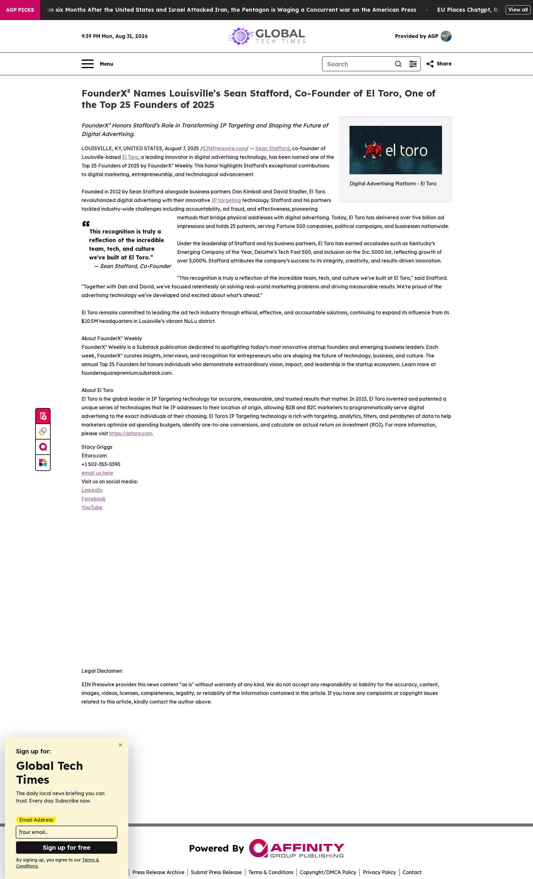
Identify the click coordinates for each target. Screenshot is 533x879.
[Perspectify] (43, 432)
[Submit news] (43, 416)
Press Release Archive (158, 872)
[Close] (120, 745)
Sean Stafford (272, 148)
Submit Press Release (216, 872)
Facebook (93, 499)
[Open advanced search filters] (413, 64)
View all (518, 9)
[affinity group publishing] (43, 447)
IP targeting (226, 200)
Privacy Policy (379, 872)
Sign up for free (66, 847)
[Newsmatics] (43, 462)
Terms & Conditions (270, 872)
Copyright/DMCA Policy (328, 872)
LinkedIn (92, 490)
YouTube (91, 507)
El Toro (130, 157)
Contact (412, 872)
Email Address (36, 820)
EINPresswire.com (224, 148)
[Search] (398, 64)
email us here (97, 473)
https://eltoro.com (130, 433)
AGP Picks (20, 10)
